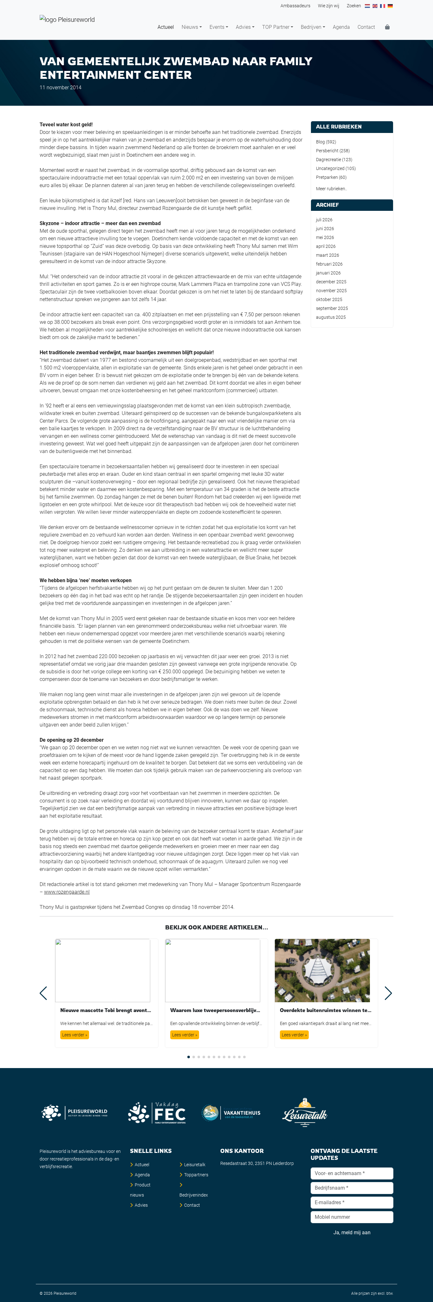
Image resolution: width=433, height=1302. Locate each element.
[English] (375, 5)
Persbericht (327, 150)
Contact (366, 27)
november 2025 (331, 290)
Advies (243, 27)
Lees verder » (74, 1034)
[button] (188, 1057)
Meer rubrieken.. (331, 188)
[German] (390, 5)
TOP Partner (275, 27)
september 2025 (332, 308)
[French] (383, 5)
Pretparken (327, 177)
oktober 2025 (329, 299)
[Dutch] (368, 5)
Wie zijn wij (328, 5)
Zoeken (354, 5)
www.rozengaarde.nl (67, 892)
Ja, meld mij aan (352, 1233)
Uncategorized (330, 168)
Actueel (166, 27)
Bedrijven (311, 27)
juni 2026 (325, 228)
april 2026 (326, 246)
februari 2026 (329, 264)
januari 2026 (328, 272)
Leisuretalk (194, 1164)
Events (217, 27)
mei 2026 (325, 237)
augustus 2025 (331, 317)
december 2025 (331, 281)
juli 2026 (324, 219)
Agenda (341, 27)
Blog (320, 141)
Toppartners (196, 1174)
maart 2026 (327, 255)
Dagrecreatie (328, 159)
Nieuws (190, 27)
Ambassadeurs (295, 5)
